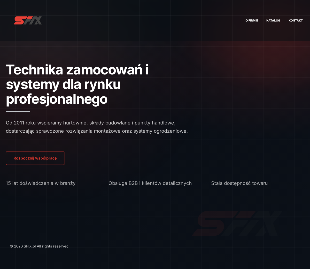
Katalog (273, 20)
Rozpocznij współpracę (35, 158)
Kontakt (296, 20)
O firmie (252, 20)
